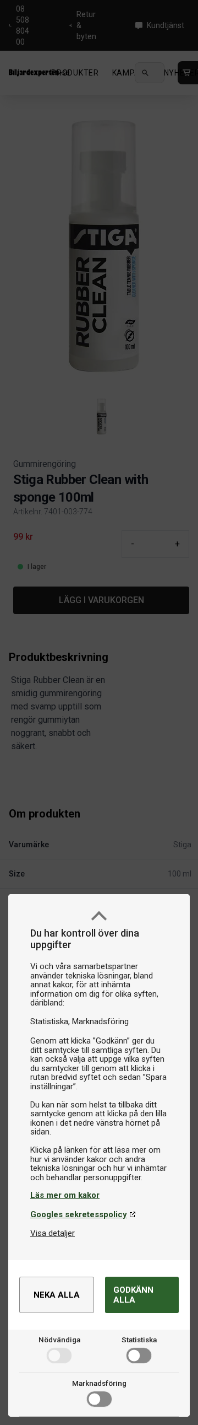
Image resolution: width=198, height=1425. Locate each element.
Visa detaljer (52, 1233)
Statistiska (139, 1339)
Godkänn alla (133, 1295)
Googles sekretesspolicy (78, 1214)
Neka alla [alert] (57, 1295)
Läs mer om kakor (65, 1195)
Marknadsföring (99, 1383)
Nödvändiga (59, 1339)
